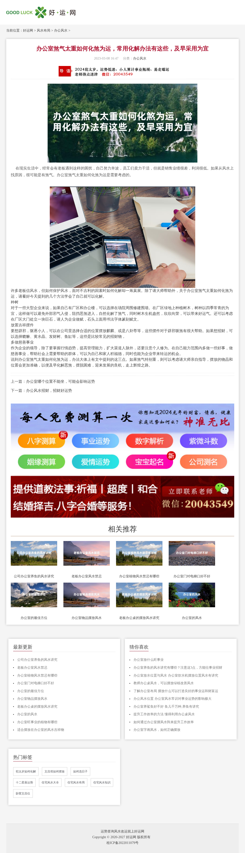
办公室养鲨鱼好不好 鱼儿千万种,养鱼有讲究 (166, 706)
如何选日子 (80, 771)
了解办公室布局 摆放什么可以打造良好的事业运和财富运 (176, 691)
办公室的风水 (192, 618)
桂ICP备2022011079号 (122, 843)
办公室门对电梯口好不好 (191, 576)
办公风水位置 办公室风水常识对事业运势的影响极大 (173, 698)
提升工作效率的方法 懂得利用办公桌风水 (164, 714)
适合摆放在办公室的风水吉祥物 (40, 730)
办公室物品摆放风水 (87, 618)
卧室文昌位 (23, 793)
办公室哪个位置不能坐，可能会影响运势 (60, 381)
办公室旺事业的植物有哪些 (37, 722)
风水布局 (43, 30)
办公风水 (60, 30)
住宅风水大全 (50, 782)
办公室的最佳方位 (34, 618)
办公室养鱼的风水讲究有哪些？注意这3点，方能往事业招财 (178, 667)
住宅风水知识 (102, 782)
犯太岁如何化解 (26, 771)
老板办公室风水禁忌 (87, 576)
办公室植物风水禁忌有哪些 (139, 576)
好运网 (28, 30)
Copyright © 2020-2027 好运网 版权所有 (121, 837)
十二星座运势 (24, 782)
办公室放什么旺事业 (149, 660)
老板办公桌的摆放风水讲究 (139, 618)
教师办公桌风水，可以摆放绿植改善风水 (164, 683)
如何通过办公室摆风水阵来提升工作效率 (164, 722)
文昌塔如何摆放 (55, 771)
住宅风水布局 (76, 782)
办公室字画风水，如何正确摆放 (157, 730)
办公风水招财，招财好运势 (49, 390)
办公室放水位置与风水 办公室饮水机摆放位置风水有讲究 (176, 675)
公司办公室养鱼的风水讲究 (34, 576)
